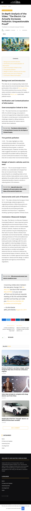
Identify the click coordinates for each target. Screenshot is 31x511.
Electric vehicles (22, 88)
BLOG (3, 439)
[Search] (29, 2)
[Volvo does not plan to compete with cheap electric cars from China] (15, 384)
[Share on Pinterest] (12, 34)
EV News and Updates (7, 10)
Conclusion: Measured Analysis (12, 75)
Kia (23, 287)
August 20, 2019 (21, 310)
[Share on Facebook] (8, 34)
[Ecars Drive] (15, 2)
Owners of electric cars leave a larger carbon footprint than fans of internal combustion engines (15, 369)
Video (3, 448)
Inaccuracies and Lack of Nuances (12, 73)
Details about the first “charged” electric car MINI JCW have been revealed (15, 419)
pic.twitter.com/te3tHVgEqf (12, 303)
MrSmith (8, 30)
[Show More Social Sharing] (15, 34)
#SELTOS (7, 289)
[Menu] (2, 2)
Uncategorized (5, 445)
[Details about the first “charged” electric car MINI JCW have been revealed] (15, 408)
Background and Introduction (11, 61)
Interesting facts (6, 443)
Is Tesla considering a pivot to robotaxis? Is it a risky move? (8, 329)
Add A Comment (15, 428)
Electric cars (13, 94)
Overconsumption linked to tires (12, 67)
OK (23, 508)
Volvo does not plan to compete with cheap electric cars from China (15, 395)
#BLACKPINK (8, 292)
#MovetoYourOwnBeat (14, 301)
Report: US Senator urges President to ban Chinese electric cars (23, 329)
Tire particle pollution (9, 69)
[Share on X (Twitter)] (10, 34)
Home (9, 6)
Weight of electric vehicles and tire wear (14, 71)
